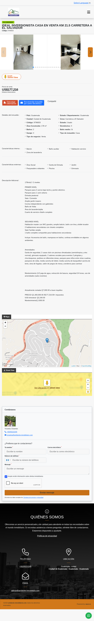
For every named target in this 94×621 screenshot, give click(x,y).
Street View (12, 76)
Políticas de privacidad (47, 536)
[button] (33, 67)
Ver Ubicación (40, 388)
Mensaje (8, 464)
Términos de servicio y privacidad (33, 497)
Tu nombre (9, 447)
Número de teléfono (12, 456)
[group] (23, 52)
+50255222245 (12, 432)
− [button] (5, 326)
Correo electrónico (55, 447)
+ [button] (5, 322)
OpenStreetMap (86, 366)
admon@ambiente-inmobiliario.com (25, 590)
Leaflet (73, 366)
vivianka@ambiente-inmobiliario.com (20, 435)
